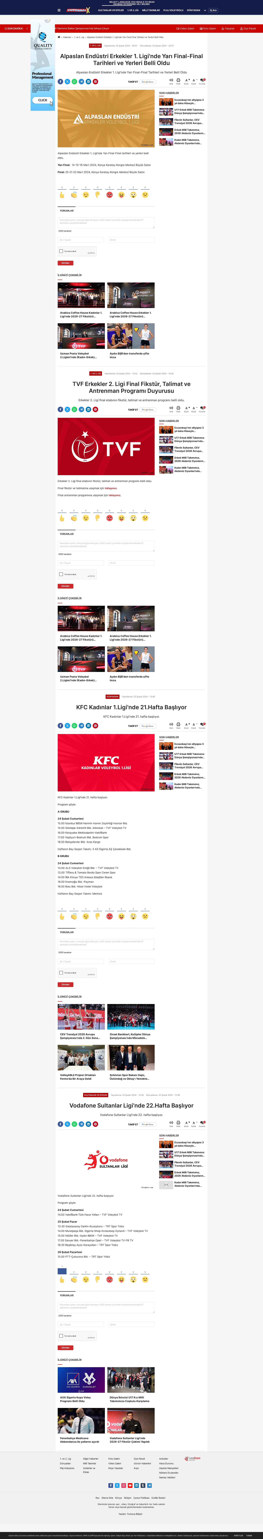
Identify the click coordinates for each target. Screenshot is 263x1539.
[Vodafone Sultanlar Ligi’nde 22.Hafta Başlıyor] (106, 1161)
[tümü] (205, 10)
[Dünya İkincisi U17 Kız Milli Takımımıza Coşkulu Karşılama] (130, 1380)
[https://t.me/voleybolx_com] (149, 1485)
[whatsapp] (74, 81)
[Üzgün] (145, 190)
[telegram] (81, 81)
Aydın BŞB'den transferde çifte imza (129, 355)
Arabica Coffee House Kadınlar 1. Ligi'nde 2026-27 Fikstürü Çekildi (81, 314)
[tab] (66, 211)
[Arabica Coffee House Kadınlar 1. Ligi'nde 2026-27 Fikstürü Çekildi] (81, 295)
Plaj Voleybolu (173, 10)
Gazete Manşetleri (168, 1468)
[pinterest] (95, 81)
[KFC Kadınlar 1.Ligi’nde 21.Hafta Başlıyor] (106, 762)
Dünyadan (193, 10)
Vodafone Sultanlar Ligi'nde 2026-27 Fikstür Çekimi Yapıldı (130, 1440)
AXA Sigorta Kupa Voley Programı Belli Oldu (75, 1399)
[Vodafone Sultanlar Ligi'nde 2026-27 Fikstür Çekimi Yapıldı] (130, 1421)
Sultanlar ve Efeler (111, 10)
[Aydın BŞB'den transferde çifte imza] (130, 336)
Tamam (249, 1536)
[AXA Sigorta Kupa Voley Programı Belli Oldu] (81, 1380)
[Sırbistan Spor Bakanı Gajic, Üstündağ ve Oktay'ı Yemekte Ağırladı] (130, 1057)
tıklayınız (111, 488)
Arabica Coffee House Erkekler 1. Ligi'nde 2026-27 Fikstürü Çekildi (130, 314)
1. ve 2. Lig (133, 10)
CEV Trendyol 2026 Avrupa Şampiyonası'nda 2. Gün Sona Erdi (79, 1036)
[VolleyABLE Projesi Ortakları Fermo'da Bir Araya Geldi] (81, 1057)
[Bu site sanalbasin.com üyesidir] (192, 1458)
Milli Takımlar (151, 10)
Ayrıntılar (238, 1536)
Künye (118, 1498)
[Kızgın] (109, 190)
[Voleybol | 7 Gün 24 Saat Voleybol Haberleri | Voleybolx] (78, 10)
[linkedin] (88, 81)
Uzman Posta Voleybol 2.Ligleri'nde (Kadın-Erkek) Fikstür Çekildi (77, 355)
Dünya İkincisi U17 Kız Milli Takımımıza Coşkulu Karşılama (129, 1399)
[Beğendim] (62, 190)
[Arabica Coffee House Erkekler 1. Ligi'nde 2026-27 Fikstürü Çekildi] (130, 295)
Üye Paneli (249, 28)
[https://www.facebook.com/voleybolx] (110, 1485)
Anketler (163, 1458)
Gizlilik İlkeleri (158, 1498)
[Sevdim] (85, 190)
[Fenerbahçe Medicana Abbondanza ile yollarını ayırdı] (81, 1421)
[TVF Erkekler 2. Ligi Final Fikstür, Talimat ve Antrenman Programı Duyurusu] (106, 446)
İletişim (127, 1498)
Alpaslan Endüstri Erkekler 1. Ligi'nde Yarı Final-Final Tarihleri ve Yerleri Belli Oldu (125, 37)
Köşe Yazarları (115, 1468)
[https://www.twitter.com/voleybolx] (117, 1485)
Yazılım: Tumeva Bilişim (130, 1514)
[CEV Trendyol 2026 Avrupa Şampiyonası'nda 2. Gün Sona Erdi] (81, 1017)
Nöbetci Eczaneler (168, 1472)
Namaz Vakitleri (167, 1477)
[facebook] (60, 81)
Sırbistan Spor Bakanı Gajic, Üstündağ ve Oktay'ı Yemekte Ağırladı (128, 1077)
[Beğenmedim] (97, 190)
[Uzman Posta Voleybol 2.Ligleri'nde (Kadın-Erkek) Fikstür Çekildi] (81, 336)
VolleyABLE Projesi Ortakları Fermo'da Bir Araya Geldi (78, 1077)
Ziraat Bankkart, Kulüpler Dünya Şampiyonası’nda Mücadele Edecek (130, 1036)
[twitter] (67, 81)
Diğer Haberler (90, 1458)
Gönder (65, 263)
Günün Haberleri (142, 1463)
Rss (97, 1498)
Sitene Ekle (107, 1498)
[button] (27, 28)
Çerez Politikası (141, 1498)
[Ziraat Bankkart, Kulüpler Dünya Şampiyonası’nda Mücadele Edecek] (130, 1017)
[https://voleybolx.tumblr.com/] (143, 1485)
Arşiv (136, 1468)
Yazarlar (229, 28)
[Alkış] (74, 190)
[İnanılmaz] (133, 190)
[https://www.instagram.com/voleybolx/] (123, 1485)
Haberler (67, 37)
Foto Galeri (209, 28)
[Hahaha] (121, 190)
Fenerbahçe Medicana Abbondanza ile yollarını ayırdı (79, 1440)
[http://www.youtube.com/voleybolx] (130, 1485)
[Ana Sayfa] (59, 37)
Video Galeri (186, 28)
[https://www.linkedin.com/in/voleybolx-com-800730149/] (136, 1485)
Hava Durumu (166, 1463)
